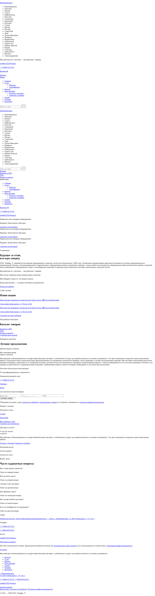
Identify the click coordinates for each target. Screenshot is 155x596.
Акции (7, 97)
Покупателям (10, 91)
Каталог (3, 171)
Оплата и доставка (16, 93)
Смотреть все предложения (10, 316)
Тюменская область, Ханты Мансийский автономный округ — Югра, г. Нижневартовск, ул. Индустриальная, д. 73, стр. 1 (47, 519)
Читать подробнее (7, 287)
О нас (7, 83)
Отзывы (8, 99)
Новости (12, 85)
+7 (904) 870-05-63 (7, 530)
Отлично (3, 550)
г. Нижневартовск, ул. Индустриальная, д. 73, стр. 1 (12, 575)
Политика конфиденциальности (40, 589)
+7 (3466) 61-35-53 (7, 380)
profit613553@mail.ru (8, 538)
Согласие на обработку (18, 589)
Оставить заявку (6, 398)
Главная (8, 81)
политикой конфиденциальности (119, 546)
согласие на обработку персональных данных (39, 402)
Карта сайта (4, 589)
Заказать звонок (6, 587)
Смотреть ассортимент (9, 227)
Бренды (7, 89)
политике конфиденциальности (92, 402)
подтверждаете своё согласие (65, 546)
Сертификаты (14, 87)
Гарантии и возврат (16, 95)
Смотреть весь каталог (8, 335)
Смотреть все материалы (9, 424)
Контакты (8, 102)
